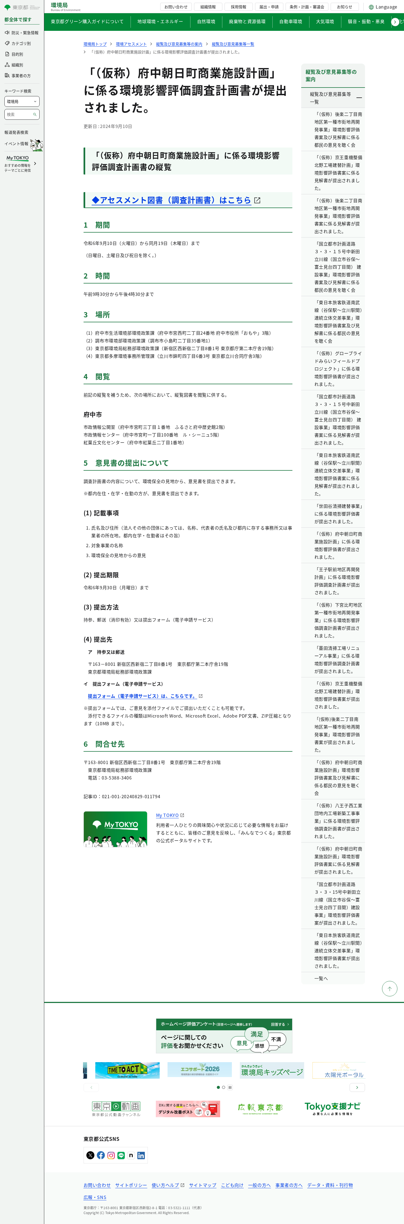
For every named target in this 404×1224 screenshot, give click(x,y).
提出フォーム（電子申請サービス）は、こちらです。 (142, 696)
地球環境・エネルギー (160, 21)
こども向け (232, 1185)
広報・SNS (95, 1197)
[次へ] (357, 1087)
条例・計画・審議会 (307, 6)
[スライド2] (223, 1087)
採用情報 (238, 6)
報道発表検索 (16, 132)
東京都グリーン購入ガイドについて (87, 21)
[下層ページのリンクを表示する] (359, 97)
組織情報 (208, 6)
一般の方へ (259, 1185)
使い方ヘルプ (165, 1185)
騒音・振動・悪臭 (366, 21)
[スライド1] (218, 1087)
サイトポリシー (131, 1185)
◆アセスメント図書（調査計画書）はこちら (171, 199)
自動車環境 (290, 21)
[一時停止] (230, 1087)
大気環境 (325, 21)
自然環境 (206, 21)
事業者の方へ (289, 1185)
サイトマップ (203, 1185)
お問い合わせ (175, 6)
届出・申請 (269, 6)
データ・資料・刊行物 (330, 1185)
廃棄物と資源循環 (247, 21)
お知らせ (344, 6)
